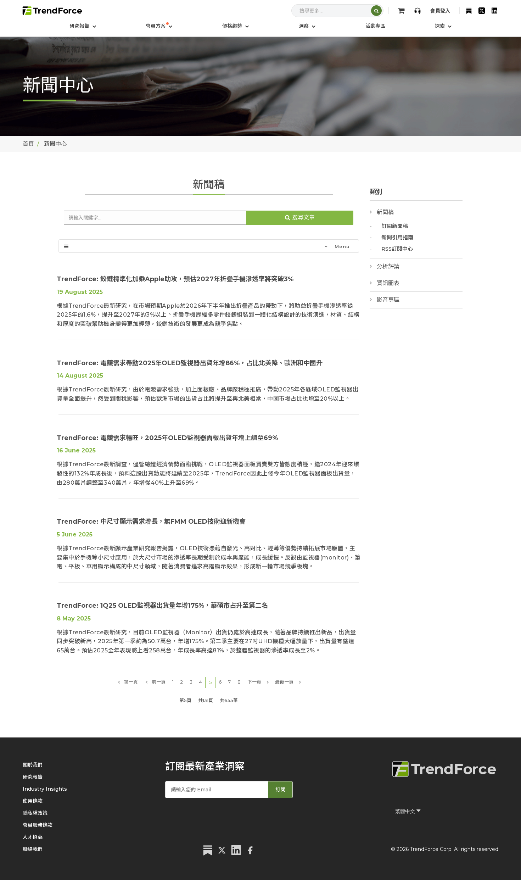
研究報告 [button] (80, 26)
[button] (159, 26)
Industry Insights (45, 789)
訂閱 (280, 789)
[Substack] (469, 10)
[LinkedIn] (494, 10)
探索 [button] (440, 26)
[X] (481, 10)
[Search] (376, 10)
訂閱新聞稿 (394, 226)
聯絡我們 (33, 849)
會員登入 (440, 10)
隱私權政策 (35, 813)
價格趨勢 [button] (232, 26)
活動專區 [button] (375, 26)
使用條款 (33, 801)
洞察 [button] (304, 26)
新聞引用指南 (397, 237)
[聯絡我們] (417, 10)
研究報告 (33, 777)
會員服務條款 (37, 825)
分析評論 (388, 266)
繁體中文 (405, 811)
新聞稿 (385, 212)
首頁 (28, 143)
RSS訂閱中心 (397, 248)
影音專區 (388, 299)
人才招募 (33, 837)
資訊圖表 (388, 283)
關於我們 (33, 765)
